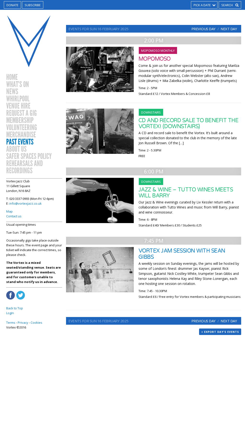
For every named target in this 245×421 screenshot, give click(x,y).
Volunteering (21, 127)
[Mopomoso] (100, 69)
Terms (10, 322)
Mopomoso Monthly (158, 50)
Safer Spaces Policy (29, 156)
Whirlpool (17, 99)
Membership (19, 120)
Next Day (229, 28)
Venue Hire (18, 106)
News (12, 91)
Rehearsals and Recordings (24, 167)
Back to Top (14, 308)
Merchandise (21, 134)
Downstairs (151, 112)
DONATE (12, 5)
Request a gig (21, 113)
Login (10, 313)
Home (12, 77)
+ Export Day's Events (220, 332)
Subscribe (33, 5)
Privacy (23, 322)
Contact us (14, 216)
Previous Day (203, 28)
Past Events (19, 142)
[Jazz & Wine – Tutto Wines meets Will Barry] (100, 200)
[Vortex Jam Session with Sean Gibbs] (100, 269)
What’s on (17, 84)
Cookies (36, 322)
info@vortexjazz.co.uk (25, 203)
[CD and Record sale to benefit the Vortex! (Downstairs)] (100, 131)
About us (16, 149)
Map (9, 211)
